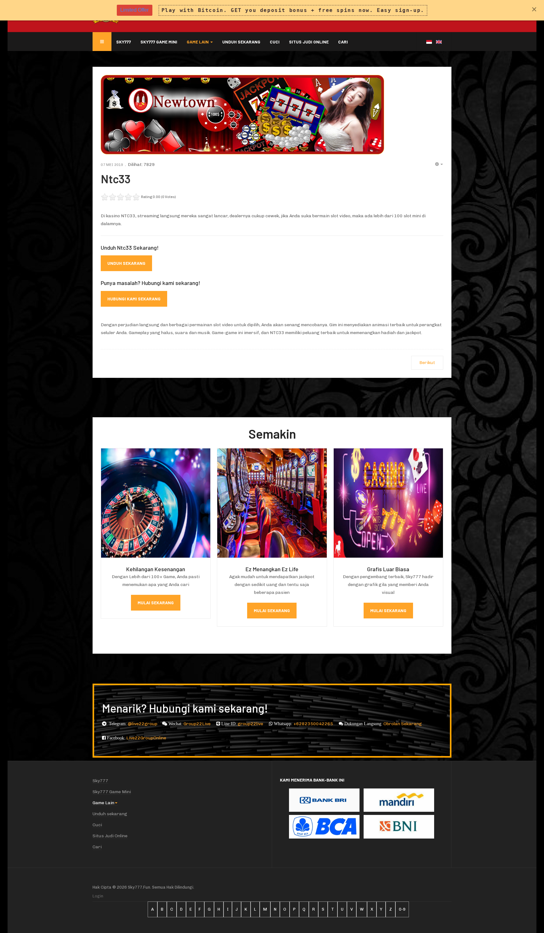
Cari (343, 41)
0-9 (402, 909)
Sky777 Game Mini (158, 41)
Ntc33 (116, 178)
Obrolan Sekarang (402, 723)
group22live (251, 723)
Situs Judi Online (309, 41)
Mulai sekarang (156, 602)
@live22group (142, 723)
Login (98, 896)
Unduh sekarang (241, 41)
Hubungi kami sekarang (134, 298)
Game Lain (198, 41)
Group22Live (198, 723)
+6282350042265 (313, 723)
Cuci (275, 41)
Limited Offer (134, 10)
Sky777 (123, 41)
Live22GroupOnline (146, 738)
